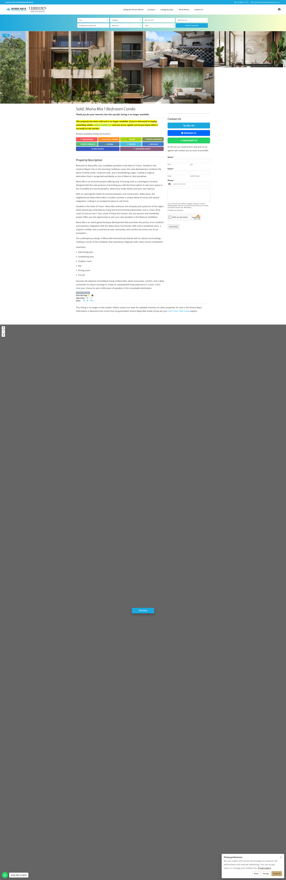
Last (191, 164)
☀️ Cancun (130, 144)
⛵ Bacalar (153, 144)
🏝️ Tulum (131, 139)
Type (146, 25)
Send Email (173, 227)
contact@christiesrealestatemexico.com (266, 2)
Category (115, 20)
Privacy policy (264, 868)
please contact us (102, 125)
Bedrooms (115, 25)
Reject (256, 874)
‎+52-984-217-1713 (242, 2)
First (169, 164)
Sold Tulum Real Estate (179, 311)
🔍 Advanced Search (142, 149)
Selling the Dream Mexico (133, 9)
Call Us (190, 125)
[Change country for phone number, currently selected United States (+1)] (170, 184)
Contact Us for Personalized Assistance (19, 2)
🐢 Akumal (108, 144)
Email (171, 169)
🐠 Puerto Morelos (86, 144)
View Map (143, 610)
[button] (15, 875)
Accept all (276, 874)
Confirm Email (194, 176)
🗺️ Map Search (97, 149)
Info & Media (184, 9)
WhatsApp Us (190, 140)
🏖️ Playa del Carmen (109, 139)
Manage (266, 874)
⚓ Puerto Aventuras (153, 139)
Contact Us (198, 9)
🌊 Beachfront (86, 139)
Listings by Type (167, 9)
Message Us (190, 133)
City (80, 20)
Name (171, 157)
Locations (151, 9)
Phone (171, 180)
